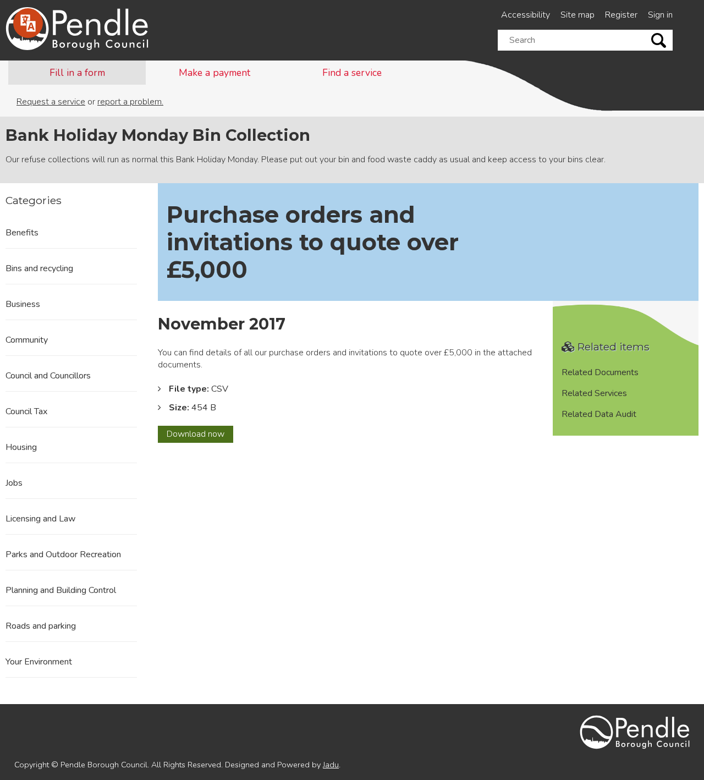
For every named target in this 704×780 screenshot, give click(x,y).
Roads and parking (41, 626)
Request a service (50, 102)
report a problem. (130, 102)
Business (23, 304)
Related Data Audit (599, 414)
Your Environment (39, 662)
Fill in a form (77, 72)
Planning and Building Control (61, 590)
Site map (577, 15)
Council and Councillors (48, 376)
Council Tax (26, 411)
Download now (200, 435)
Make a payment (214, 72)
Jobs (14, 483)
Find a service (352, 72)
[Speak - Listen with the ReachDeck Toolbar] (28, 23)
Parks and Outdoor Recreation (63, 554)
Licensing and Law (40, 519)
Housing (21, 447)
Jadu (331, 764)
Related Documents (600, 372)
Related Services (594, 393)
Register (621, 15)
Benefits (22, 233)
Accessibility (525, 15)
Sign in (660, 15)
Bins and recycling (39, 268)
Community (27, 340)
